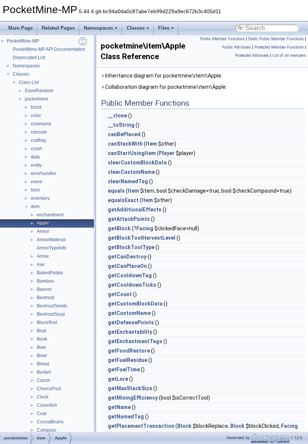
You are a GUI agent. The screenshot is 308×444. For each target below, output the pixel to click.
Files (163, 28)
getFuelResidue (127, 360)
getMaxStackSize (130, 388)
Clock (42, 397)
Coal (42, 413)
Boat (41, 330)
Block (184, 426)
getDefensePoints (131, 322)
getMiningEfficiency (133, 398)
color (36, 115)
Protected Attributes (252, 55)
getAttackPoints (129, 219)
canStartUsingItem (132, 153)
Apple (43, 223)
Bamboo (45, 281)
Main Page (20, 28)
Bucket (44, 372)
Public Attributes (236, 47)
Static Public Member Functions (276, 38)
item (35, 206)
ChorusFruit (49, 388)
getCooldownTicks (132, 285)
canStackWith (125, 144)
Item (151, 144)
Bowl (42, 355)
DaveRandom (39, 90)
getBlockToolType (131, 247)
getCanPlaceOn (127, 266)
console (39, 132)
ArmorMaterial (51, 239)
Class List (29, 82)
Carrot (43, 380)
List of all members (289, 55)
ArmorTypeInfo (51, 248)
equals (116, 191)
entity (36, 165)
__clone (117, 116)
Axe (41, 264)
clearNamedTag (128, 181)
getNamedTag (126, 417)
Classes (136, 28)
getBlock (119, 228)
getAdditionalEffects (135, 210)
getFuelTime (124, 369)
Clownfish (47, 405)
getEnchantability (130, 332)
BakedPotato (50, 272)
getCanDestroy (127, 257)
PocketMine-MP (23, 41)
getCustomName (129, 313)
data (35, 157)
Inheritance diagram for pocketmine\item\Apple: (163, 76)
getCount (120, 294)
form (35, 190)
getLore (118, 379)
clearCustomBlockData (137, 163)
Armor (43, 231)
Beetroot (45, 297)
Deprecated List (29, 57)
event (36, 181)
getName (119, 407)
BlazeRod (47, 322)
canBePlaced (124, 134)
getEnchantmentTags (135, 341)
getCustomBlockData (135, 304)
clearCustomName (131, 172)
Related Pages (58, 28)
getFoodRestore (129, 351)
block (36, 107)
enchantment (50, 214)
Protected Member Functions (279, 47)
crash (36, 148)
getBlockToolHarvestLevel (141, 238)
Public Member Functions (222, 38)
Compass (46, 430)
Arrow (43, 256)
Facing (144, 228)
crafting (38, 140)
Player (167, 153)
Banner (44, 289)
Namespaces (98, 28)
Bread (43, 363)
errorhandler (43, 173)
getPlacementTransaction (141, 426)
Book (42, 339)
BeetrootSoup (51, 314)
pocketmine (36, 99)
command (41, 123)
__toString (121, 125)
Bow (41, 347)
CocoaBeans (50, 421)
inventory (40, 198)
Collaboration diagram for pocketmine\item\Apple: (165, 87)
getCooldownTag (130, 275)
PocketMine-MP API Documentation (49, 49)
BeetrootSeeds (52, 306)
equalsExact (123, 200)
